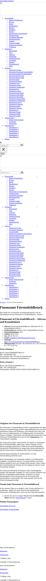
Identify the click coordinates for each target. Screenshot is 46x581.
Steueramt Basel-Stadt (16, 78)
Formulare (12, 122)
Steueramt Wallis (14, 114)
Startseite (2, 302)
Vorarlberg (12, 60)
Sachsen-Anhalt (14, 43)
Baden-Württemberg (16, 20)
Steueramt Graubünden (17, 87)
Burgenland (13, 51)
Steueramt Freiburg (15, 81)
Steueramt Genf (14, 83)
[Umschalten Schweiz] (37, 226)
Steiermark (12, 56)
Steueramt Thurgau (15, 108)
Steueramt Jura (14, 89)
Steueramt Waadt (14, 112)
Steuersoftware (21, 498)
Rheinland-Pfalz (14, 39)
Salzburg (12, 55)
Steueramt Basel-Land (16, 76)
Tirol (10, 53)
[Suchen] (1, 143)
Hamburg (12, 30)
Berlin (11, 24)
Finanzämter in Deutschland (9, 509)
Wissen (7, 139)
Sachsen (12, 41)
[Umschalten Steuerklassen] (37, 285)
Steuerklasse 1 (14, 127)
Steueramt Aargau (15, 70)
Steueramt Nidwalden (16, 95)
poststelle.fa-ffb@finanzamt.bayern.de (22, 338)
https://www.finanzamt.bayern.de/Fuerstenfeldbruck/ (22, 342)
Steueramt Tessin (14, 106)
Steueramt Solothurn (16, 104)
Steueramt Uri (13, 110)
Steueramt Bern (14, 79)
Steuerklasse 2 (14, 129)
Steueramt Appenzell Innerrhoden (20, 74)
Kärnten (11, 62)
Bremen (11, 28)
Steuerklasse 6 (14, 137)
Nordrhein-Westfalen (16, 37)
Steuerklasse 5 (14, 135)
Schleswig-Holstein (15, 45)
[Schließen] (3, 149)
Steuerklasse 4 (14, 133)
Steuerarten (13, 124)
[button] (12, 49)
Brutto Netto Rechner (16, 120)
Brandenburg (13, 26)
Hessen (11, 32)
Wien (11, 66)
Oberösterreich (14, 64)
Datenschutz (4, 555)
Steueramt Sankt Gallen (17, 99)
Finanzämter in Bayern (7, 506)
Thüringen (12, 47)
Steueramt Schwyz (15, 102)
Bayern (11, 22)
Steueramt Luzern (15, 91)
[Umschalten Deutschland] (37, 176)
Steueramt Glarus (15, 85)
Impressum (3, 551)
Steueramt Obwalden (16, 97)
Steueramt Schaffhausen (17, 101)
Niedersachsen (14, 35)
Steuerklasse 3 (14, 131)
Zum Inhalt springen (7, 1)
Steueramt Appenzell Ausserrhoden (21, 72)
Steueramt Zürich (15, 116)
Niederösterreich (14, 58)
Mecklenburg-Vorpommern (18, 33)
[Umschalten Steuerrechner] (37, 278)
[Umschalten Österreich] (37, 207)
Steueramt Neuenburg (16, 93)
